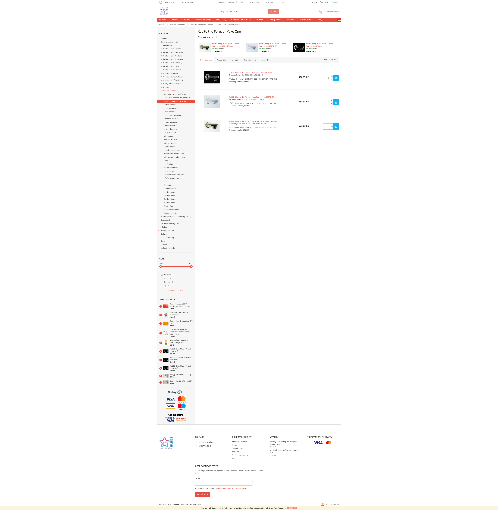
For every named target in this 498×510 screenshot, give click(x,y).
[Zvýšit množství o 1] (332, 76)
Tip (166, 285)
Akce (167, 278)
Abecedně (266, 60)
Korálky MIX (167, 45)
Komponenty (166, 220)
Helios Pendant (170, 146)
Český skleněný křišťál (172, 84)
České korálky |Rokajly (172, 49)
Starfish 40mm (169, 202)
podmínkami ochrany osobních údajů (232, 488)
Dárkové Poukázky (168, 248)
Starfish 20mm (169, 195)
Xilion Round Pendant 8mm (174, 153)
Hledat (273, 11)
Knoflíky (164, 38)
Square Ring (168, 206)
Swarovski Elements (168, 91)
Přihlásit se (202, 494)
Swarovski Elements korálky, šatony (177, 216)
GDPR (234, 458)
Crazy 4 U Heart (170, 132)
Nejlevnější (221, 60)
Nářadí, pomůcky (167, 230)
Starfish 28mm (169, 199)
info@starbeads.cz (206, 442)
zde (285, 508)
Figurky (166, 87)
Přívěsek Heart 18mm (172, 178)
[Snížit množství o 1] (332, 79)
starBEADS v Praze (226, 2)
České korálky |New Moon (173, 52)
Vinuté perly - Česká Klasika (173, 80)
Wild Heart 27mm (170, 143)
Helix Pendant (169, 112)
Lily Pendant (168, 164)
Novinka (168, 282)
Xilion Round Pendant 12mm (174, 157)
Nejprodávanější (250, 60)
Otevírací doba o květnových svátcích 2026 (284, 451)
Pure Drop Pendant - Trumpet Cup (177, 97)
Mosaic (166, 160)
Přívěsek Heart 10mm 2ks (174, 174)
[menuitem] (162, 20)
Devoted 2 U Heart (171, 129)
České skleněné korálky (170, 42)
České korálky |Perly (171, 66)
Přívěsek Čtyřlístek (171, 209)
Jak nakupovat (255, 2)
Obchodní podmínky (240, 455)
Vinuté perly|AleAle (170, 73)
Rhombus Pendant (171, 118)
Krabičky (164, 234)
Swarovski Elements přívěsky (174, 94)
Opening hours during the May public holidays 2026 (284, 442)
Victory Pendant (170, 105)
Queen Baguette (170, 213)
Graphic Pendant (170, 122)
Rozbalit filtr (174, 290)
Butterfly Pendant (171, 167)
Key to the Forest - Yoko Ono (175, 101)
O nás (241, 2)
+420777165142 (205, 446)
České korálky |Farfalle (172, 70)
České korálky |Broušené (173, 59)
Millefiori (164, 227)
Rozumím (292, 508)
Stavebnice (165, 244)
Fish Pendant (169, 171)
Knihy (163, 241)
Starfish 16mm (169, 192)
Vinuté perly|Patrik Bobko (173, 77)
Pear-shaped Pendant (172, 115)
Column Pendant (170, 188)
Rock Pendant (169, 126)
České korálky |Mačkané (172, 56)
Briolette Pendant (171, 108)
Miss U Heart (169, 136)
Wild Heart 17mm (170, 139)
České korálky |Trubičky (172, 63)
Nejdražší (234, 60)
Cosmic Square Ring (171, 150)
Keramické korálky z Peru (170, 223)
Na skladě (169, 274)
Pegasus (167, 185)
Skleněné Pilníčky (167, 237)
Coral (166, 181)
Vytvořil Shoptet (332, 504)
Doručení (269, 2)
